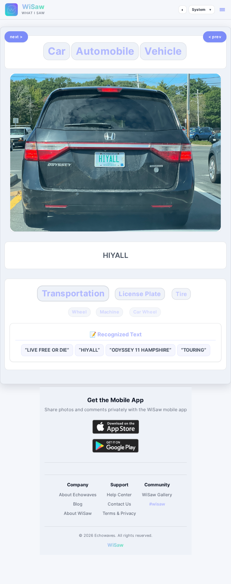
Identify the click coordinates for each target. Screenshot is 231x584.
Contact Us (119, 503)
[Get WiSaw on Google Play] (115, 446)
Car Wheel (145, 312)
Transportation (73, 293)
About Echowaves (78, 494)
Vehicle (163, 51)
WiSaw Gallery (157, 494)
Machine (109, 312)
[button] (222, 9)
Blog (77, 503)
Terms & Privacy (119, 513)
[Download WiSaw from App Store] (115, 426)
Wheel (79, 312)
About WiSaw (78, 513)
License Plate (140, 294)
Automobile (105, 51)
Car (57, 51)
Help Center (119, 494)
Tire (181, 293)
